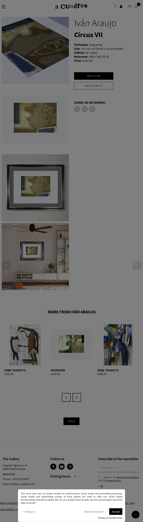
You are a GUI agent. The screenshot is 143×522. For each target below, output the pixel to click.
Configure (29, 511)
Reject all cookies (94, 511)
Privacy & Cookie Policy (110, 517)
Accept (116, 511)
